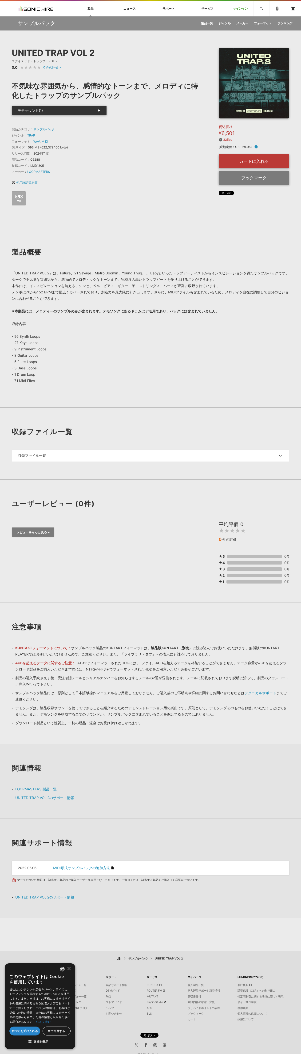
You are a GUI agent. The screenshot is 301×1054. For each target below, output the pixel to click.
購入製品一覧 (196, 985)
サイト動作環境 (247, 1002)
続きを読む (43, 1022)
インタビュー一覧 (76, 996)
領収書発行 (194, 996)
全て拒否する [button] (56, 1031)
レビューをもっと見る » (33, 532)
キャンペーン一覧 (76, 985)
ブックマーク (254, 177)
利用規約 (243, 1008)
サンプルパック (44, 129)
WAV (36, 141)
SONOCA (152, 985)
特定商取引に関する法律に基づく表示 (261, 996)
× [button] (69, 969)
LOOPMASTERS (38, 172)
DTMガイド (113, 990)
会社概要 (243, 985)
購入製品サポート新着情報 (204, 990)
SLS (149, 1013)
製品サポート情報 (116, 985)
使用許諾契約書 (25, 182)
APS (149, 1008)
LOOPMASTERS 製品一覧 (36, 789)
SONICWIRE (35, 8)
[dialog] (40, 1006)
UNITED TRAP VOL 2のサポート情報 (44, 798)
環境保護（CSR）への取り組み (257, 990)
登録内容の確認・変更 (201, 1002)
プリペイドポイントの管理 (204, 1008)
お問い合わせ (114, 1013)
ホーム (119, 958)
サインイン (240, 8)
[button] (40, 1042)
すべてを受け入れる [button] (25, 1031)
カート (192, 1019)
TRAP (31, 135)
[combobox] (62, 969)
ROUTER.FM (154, 990)
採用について (246, 1019)
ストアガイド (114, 1002)
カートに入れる (254, 161)
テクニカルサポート (260, 693)
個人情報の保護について (252, 1013)
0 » (52, 67)
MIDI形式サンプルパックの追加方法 (81, 868)
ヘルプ (110, 1008)
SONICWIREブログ (76, 1008)
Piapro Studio (155, 1002)
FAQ (108, 996)
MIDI (45, 141)
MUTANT (152, 996)
